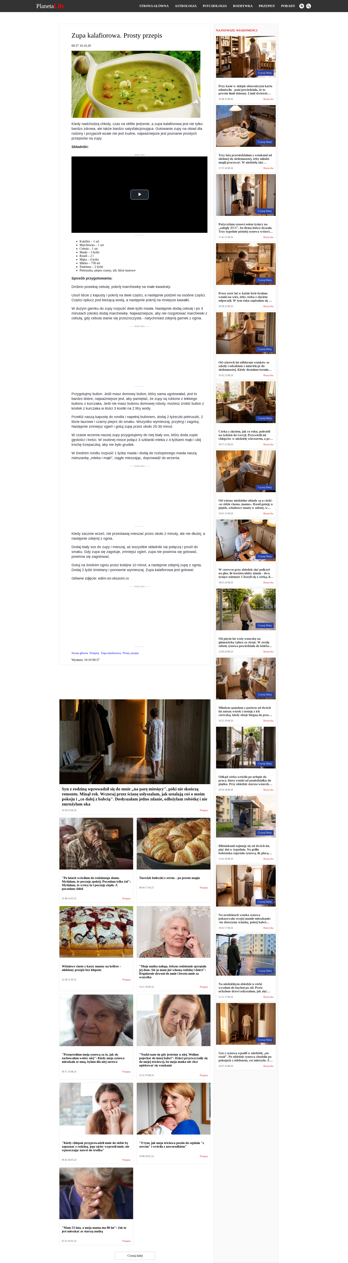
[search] (308, 6)
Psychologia (215, 6)
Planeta (50, 6)
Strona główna (154, 6)
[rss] (301, 6)
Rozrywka (243, 6)
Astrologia (186, 6)
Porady (288, 6)
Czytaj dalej (135, 1255)
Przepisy (267, 6)
